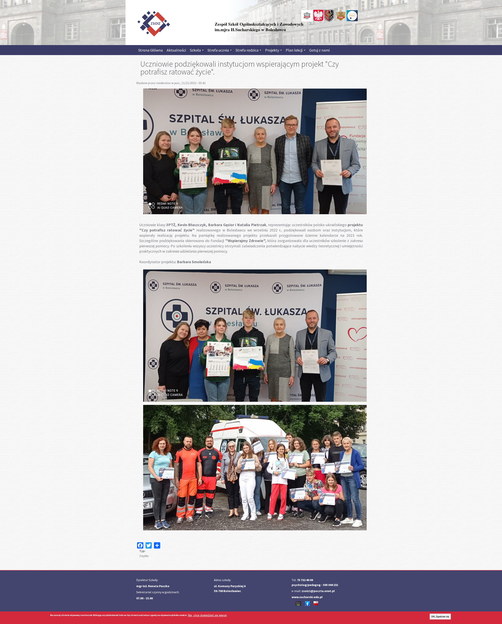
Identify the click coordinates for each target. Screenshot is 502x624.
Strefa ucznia (218, 50)
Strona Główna (150, 50)
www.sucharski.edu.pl (307, 597)
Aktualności (176, 50)
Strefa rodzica (247, 50)
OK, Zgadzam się (440, 616)
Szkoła (196, 50)
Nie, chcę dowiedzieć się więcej (207, 615)
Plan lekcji (294, 50)
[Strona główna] (153, 23)
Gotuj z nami (319, 50)
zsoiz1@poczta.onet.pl (318, 591)
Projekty (272, 50)
